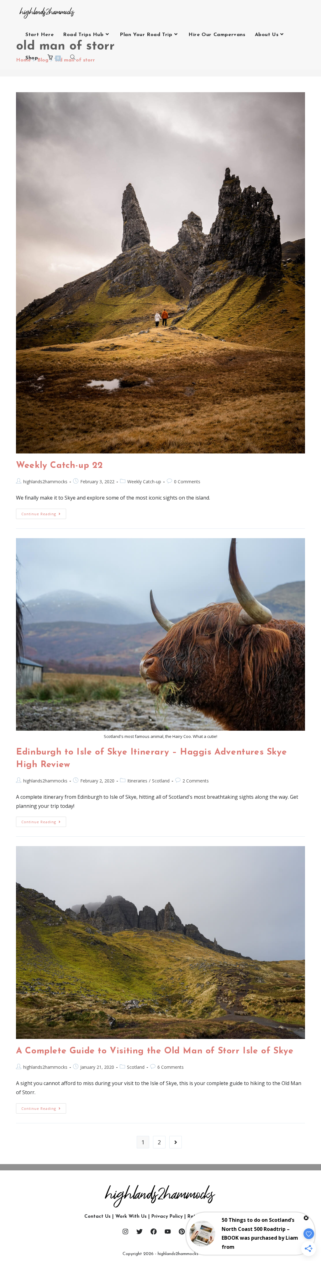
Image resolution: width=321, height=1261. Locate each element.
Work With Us (131, 1216)
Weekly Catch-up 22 (59, 465)
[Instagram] (125, 1231)
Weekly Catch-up (144, 482)
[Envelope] (196, 1231)
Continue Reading (43, 512)
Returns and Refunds (212, 1216)
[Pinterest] (182, 1231)
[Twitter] (139, 1231)
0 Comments (187, 482)
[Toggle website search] (73, 58)
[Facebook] (153, 1231)
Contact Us (97, 1216)
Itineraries (137, 781)
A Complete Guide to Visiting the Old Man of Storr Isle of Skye (154, 1051)
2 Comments (195, 781)
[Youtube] (167, 1231)
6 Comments (170, 1067)
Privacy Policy (167, 1216)
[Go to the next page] (175, 1142)
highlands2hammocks (45, 482)
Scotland (161, 781)
